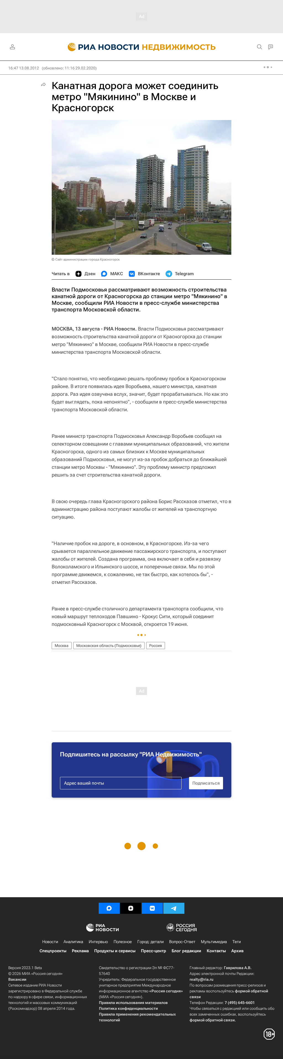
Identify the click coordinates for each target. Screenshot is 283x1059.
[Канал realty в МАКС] (109, 908)
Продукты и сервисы (114, 950)
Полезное (123, 941)
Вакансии (17, 979)
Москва (62, 645)
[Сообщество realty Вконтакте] (152, 908)
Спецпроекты (53, 950)
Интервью (98, 941)
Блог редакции (186, 950)
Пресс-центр (153, 950)
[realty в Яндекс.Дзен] (130, 908)
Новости (50, 941)
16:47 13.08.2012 (23, 68)
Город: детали (150, 941)
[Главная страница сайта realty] (141, 47)
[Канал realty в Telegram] (173, 908)
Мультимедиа (214, 941)
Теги (236, 941)
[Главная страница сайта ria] (100, 47)
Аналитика (73, 941)
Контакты (216, 950)
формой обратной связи (212, 1020)
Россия (155, 645)
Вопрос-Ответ (182, 941)
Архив (237, 950)
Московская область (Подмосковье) (109, 645)
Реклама (80, 950)
